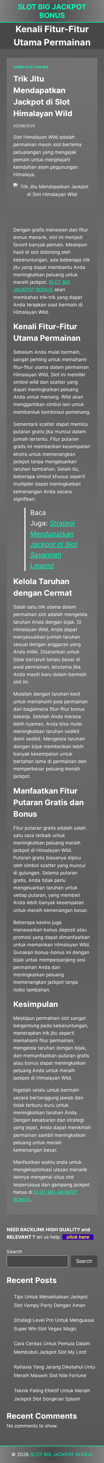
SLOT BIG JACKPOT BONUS (61, 1454)
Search (14, 1251)
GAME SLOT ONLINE (31, 67)
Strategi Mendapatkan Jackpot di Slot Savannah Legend (53, 544)
